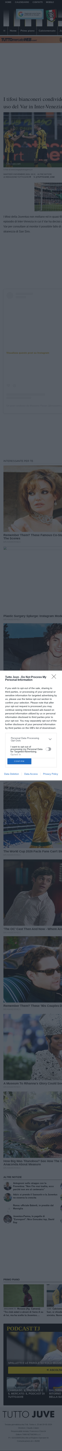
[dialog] (31, 725)
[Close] (55, 677)
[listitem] (31, 739)
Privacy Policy (50, 774)
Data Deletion (11, 774)
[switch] (48, 749)
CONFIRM (19, 761)
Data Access (31, 774)
